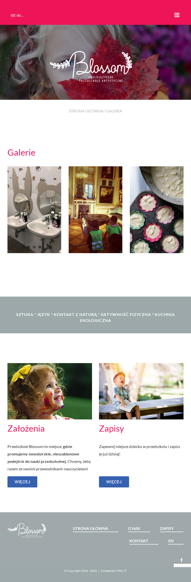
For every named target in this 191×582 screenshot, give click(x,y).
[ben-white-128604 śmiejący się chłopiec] (141, 365)
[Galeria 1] (95, 209)
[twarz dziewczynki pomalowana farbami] (49, 365)
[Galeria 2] (157, 209)
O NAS (134, 528)
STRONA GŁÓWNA (86, 110)
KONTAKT (138, 540)
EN (171, 540)
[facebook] (182, 560)
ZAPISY (167, 528)
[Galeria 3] (34, 209)
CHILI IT (121, 571)
